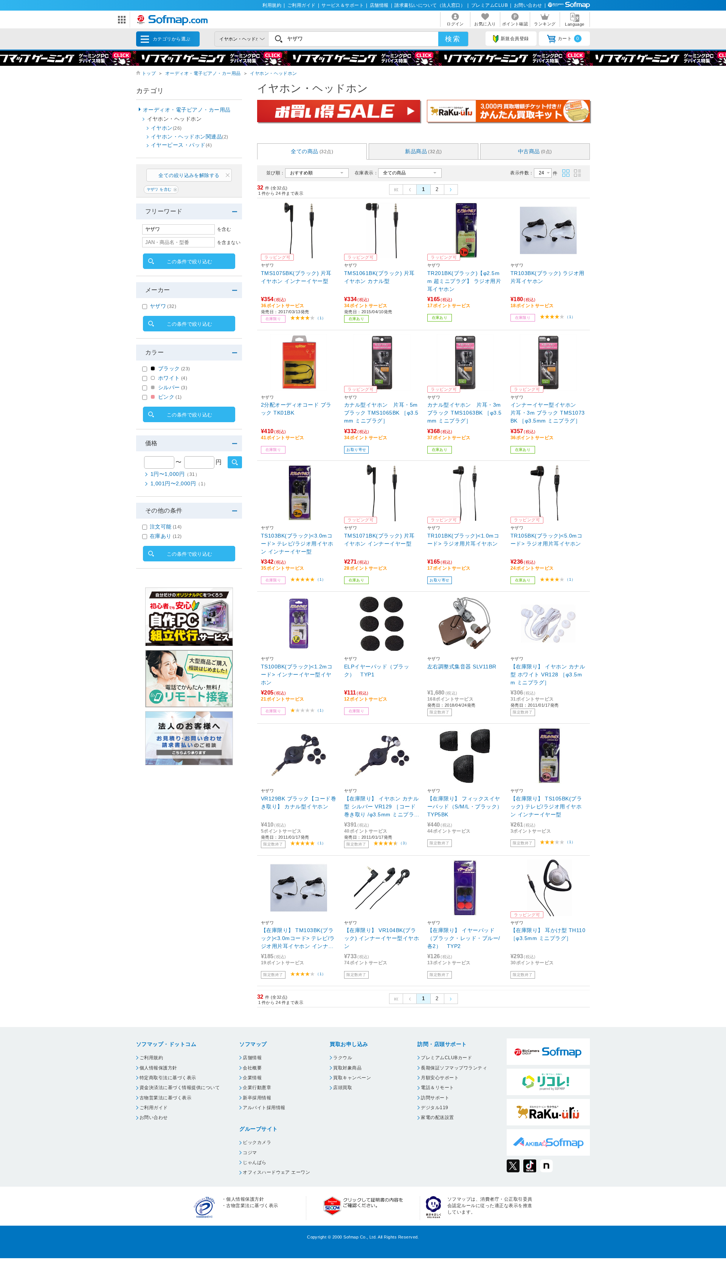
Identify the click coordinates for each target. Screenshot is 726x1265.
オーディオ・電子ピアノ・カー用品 (203, 73)
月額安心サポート (440, 1077)
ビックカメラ (257, 1142)
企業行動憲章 (257, 1087)
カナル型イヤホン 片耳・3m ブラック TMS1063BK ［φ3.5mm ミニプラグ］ (464, 413)
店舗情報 (379, 5)
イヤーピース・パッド (181, 145)
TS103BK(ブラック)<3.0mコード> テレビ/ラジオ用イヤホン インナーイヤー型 (297, 544)
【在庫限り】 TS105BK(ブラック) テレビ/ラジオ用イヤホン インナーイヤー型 (546, 806)
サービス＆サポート (342, 5)
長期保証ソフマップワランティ (454, 1068)
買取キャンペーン (352, 1077)
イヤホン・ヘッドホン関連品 (189, 137)
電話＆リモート (437, 1087)
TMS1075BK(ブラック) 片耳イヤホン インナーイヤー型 (296, 277)
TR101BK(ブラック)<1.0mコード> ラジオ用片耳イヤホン (463, 540)
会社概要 (252, 1068)
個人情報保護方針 (158, 1068)
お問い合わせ (528, 5)
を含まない (228, 242)
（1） (320, 318)
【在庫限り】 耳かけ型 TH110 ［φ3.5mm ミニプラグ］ (547, 934)
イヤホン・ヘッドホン (273, 73)
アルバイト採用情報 (264, 1107)
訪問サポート (435, 1097)
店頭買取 (342, 1087)
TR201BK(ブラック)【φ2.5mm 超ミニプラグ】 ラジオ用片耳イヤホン (464, 281)
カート (568, 38)
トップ (149, 73)
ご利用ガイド (301, 5)
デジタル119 (434, 1107)
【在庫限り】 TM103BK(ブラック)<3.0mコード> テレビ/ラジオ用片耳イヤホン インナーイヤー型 (298, 938)
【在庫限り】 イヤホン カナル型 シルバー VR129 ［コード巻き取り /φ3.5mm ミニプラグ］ (381, 807)
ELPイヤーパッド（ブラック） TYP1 (376, 671)
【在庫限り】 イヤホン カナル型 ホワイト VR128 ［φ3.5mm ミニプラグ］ (547, 674)
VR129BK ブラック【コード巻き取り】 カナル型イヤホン (298, 803)
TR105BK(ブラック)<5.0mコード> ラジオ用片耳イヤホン (546, 540)
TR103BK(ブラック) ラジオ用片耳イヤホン (547, 277)
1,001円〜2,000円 (179, 483)
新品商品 (423, 151)
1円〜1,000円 (175, 474)
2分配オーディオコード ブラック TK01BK (296, 409)
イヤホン (166, 128)
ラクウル (342, 1057)
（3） (404, 843)
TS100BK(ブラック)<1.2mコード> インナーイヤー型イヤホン (296, 674)
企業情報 (252, 1077)
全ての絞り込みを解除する (189, 175)
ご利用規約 (151, 1057)
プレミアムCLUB (489, 5)
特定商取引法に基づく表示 (168, 1077)
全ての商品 (312, 151)
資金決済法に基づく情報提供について (180, 1087)
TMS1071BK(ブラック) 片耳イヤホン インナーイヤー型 (379, 540)
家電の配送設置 (437, 1117)
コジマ (250, 1152)
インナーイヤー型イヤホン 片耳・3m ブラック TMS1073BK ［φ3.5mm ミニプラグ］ (547, 413)
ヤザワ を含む (159, 189)
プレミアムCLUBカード (446, 1057)
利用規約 (271, 5)
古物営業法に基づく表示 (165, 1097)
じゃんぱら (254, 1162)
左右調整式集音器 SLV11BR (461, 667)
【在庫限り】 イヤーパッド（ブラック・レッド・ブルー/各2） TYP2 (463, 938)
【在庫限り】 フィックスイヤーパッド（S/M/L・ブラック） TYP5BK (465, 806)
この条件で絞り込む (190, 261)
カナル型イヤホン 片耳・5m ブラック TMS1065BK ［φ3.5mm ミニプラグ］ (381, 413)
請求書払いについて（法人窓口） (429, 5)
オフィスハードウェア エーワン (276, 1172)
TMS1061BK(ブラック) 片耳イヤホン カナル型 (379, 277)
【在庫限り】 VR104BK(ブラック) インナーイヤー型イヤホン (381, 938)
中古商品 (535, 151)
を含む (224, 229)
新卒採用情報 (257, 1097)
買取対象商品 (347, 1068)
